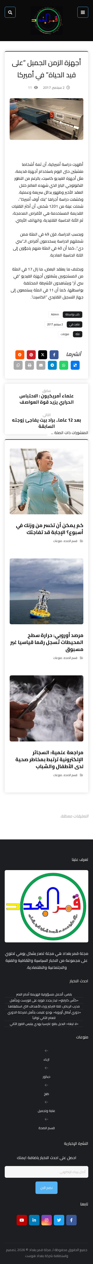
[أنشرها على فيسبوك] (54, 354)
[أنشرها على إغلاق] (42, 354)
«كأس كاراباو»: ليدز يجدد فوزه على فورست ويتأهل (44, 1000)
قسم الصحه (70, 541)
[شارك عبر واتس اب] (63, 365)
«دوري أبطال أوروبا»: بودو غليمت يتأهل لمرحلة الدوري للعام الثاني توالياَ (44, 1015)
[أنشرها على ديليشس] (75, 365)
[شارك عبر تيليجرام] (52, 365)
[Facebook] (71, 1220)
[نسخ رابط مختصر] (18, 365)
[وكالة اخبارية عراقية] (47, 20)
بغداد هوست (34, 1256)
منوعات (65, 334)
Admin (55, 314)
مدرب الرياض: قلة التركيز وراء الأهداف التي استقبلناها (44, 1006)
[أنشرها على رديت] (19, 354)
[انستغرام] (46, 1220)
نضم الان (46, 1187)
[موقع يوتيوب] (22, 1220)
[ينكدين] (34, 1220)
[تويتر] (59, 1220)
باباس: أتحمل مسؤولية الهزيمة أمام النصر (44, 994)
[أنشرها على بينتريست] (31, 354)
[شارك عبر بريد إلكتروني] (40, 365)
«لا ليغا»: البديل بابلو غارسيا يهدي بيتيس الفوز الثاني (44, 1024)
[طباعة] (29, 365)
